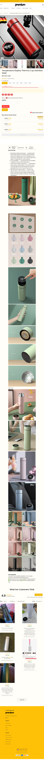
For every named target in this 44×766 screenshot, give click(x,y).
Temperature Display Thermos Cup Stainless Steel (7, 630)
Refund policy (8, 743)
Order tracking (8, 725)
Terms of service (9, 737)
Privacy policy (8, 735)
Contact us (8, 723)
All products (6, 13)
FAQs (7, 727)
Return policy (8, 741)
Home (1, 13)
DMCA (7, 729)
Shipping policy (8, 739)
